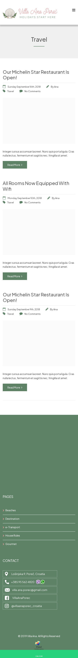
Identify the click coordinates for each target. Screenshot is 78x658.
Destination (12, 518)
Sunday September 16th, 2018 (24, 86)
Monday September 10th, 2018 (25, 198)
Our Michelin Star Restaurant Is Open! (36, 74)
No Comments (32, 91)
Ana (56, 86)
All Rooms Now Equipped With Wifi (36, 186)
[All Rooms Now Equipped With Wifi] (39, 254)
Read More (13, 164)
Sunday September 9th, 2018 (24, 309)
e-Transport (12, 527)
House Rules (12, 535)
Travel (10, 91)
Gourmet (11, 544)
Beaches (10, 510)
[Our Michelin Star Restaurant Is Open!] (39, 142)
